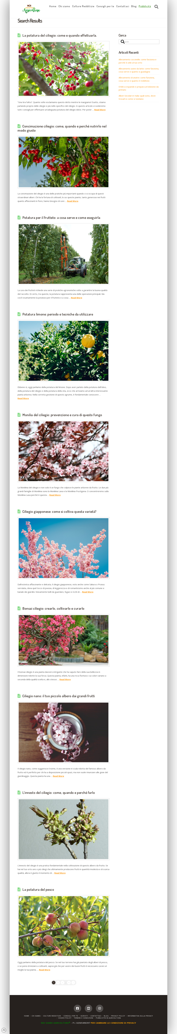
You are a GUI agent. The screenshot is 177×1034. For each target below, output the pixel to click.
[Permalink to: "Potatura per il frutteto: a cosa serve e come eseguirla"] (63, 254)
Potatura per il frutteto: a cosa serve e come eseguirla (61, 217)
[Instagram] (99, 1008)
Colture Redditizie (52, 1016)
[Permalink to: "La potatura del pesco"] (63, 926)
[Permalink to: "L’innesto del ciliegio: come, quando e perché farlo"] (63, 829)
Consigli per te (70, 1016)
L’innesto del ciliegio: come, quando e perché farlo (58, 792)
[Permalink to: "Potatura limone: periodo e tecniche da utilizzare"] (63, 351)
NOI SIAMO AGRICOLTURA (55, 1023)
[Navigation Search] (155, 7)
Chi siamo (36, 1016)
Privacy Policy (118, 1016)
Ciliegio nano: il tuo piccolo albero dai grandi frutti (58, 696)
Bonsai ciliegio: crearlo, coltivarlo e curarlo (53, 608)
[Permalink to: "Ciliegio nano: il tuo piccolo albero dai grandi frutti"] (63, 732)
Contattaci (95, 1016)
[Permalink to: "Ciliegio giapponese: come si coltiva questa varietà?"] (63, 548)
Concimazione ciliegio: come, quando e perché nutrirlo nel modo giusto (62, 128)
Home (26, 1016)
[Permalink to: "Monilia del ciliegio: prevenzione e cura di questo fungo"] (63, 451)
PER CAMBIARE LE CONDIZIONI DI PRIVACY (113, 1023)
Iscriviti (84, 1016)
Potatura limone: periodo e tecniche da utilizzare (57, 314)
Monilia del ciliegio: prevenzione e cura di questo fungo (62, 415)
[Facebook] (77, 1008)
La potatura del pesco (38, 889)
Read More (100, 109)
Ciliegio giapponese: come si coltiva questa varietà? (59, 511)
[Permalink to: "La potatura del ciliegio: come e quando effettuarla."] (63, 69)
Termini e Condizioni (83, 1018)
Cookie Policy (64, 1018)
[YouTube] (88, 1008)
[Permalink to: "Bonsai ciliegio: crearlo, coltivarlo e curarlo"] (63, 640)
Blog (106, 1016)
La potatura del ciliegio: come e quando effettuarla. (59, 35)
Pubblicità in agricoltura (108, 1018)
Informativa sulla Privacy (140, 1016)
